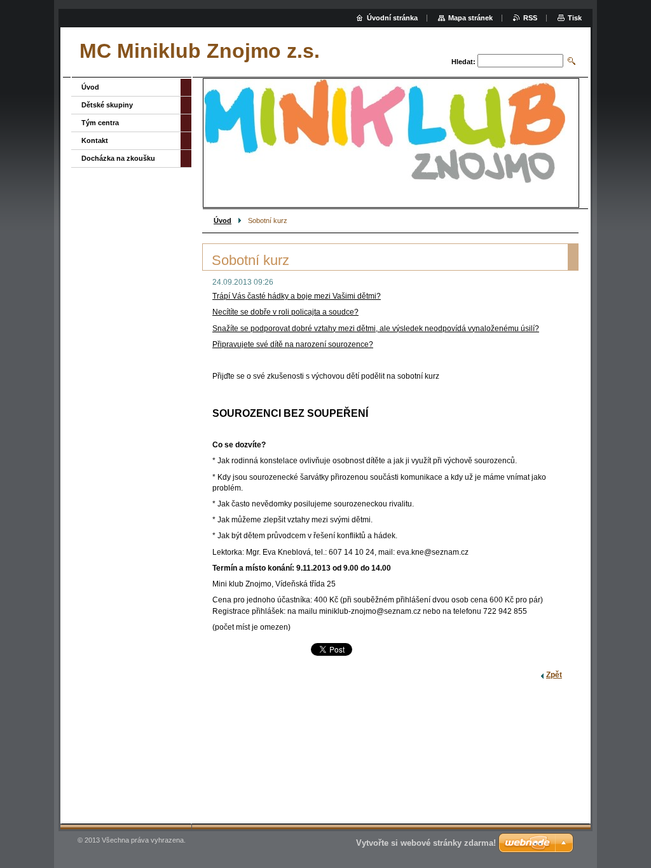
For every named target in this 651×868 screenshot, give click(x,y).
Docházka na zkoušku (118, 158)
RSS (530, 18)
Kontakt (94, 140)
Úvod (222, 220)
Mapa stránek (470, 18)
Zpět (554, 674)
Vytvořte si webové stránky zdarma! (426, 843)
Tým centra (100, 122)
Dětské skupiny (107, 105)
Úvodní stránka (392, 18)
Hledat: (463, 61)
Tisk (575, 18)
